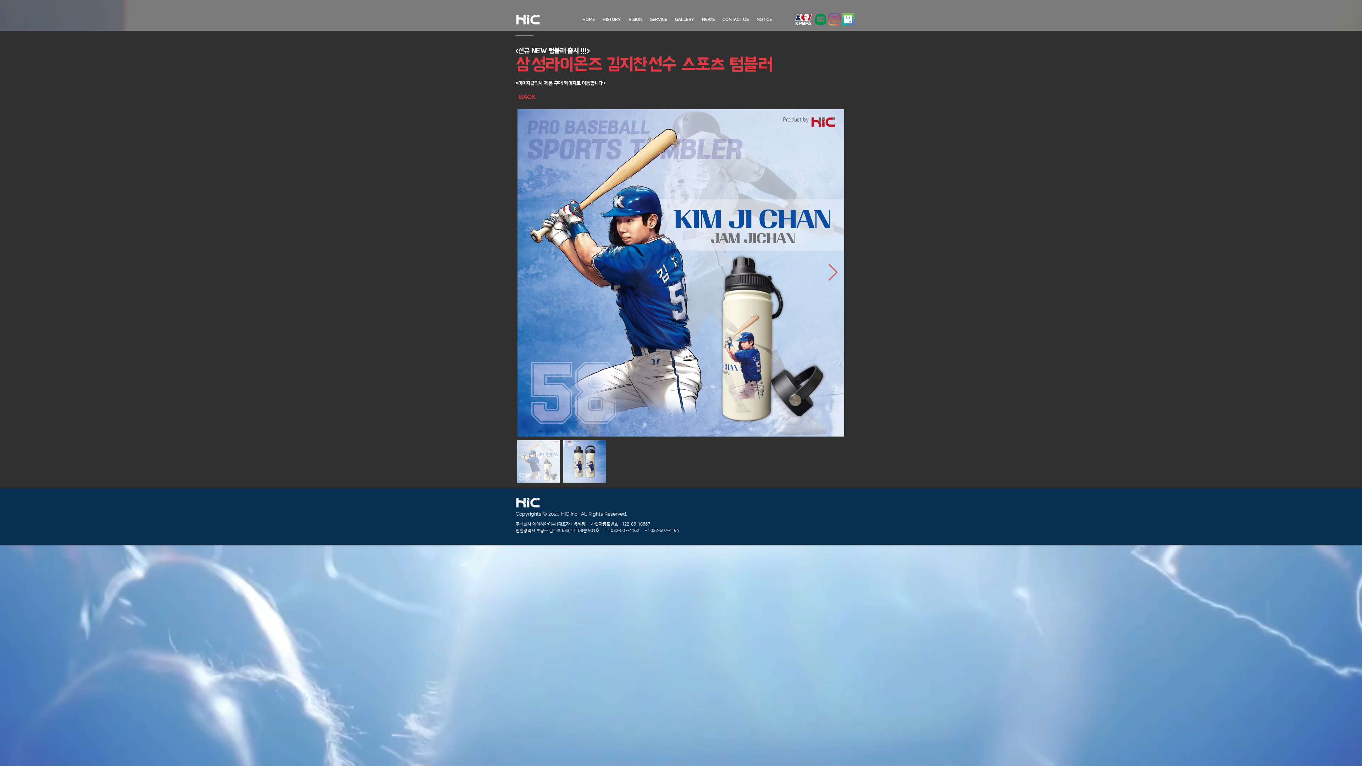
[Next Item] (832, 273)
